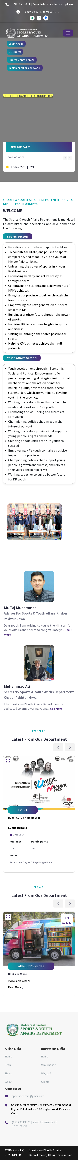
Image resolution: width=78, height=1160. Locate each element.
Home (8, 1056)
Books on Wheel (15, 157)
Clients (45, 1082)
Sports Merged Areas (22, 60)
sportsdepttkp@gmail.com (28, 1096)
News (8, 1073)
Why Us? (46, 1073)
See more (56, 708)
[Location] (45, 17)
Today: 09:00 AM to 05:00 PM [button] (40, 11)
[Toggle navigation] (68, 33)
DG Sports (15, 52)
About (8, 1082)
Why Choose (48, 1065)
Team (8, 1065)
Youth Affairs (16, 44)
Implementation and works (25, 68)
